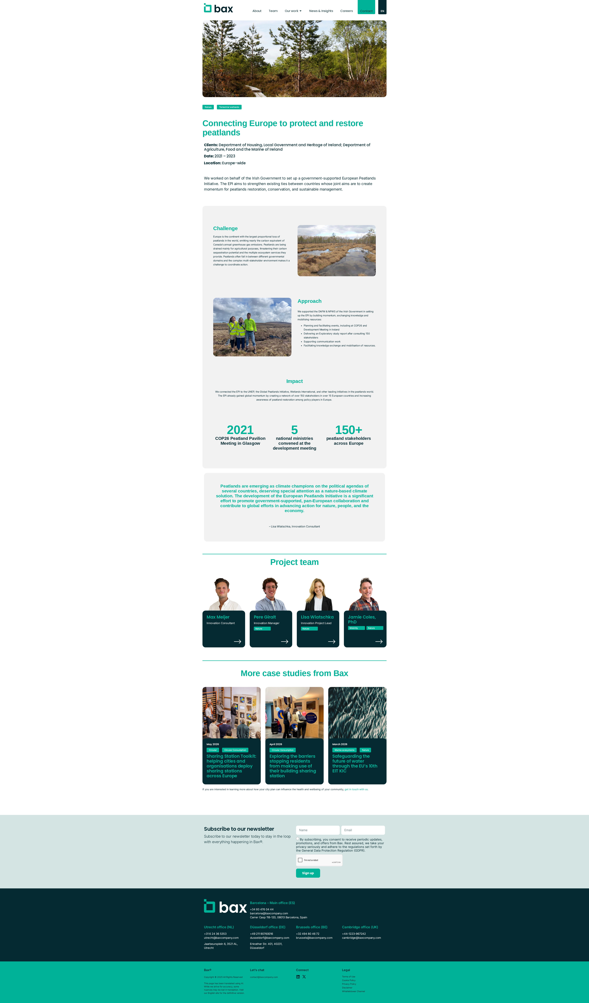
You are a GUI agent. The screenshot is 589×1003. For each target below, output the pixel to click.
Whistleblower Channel (353, 991)
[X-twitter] (304, 977)
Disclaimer (347, 987)
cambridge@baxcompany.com (361, 937)
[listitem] (225, 946)
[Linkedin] (298, 977)
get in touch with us (356, 789)
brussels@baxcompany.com (314, 937)
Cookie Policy (349, 980)
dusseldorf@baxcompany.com (269, 937)
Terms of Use (348, 976)
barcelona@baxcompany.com (269, 913)
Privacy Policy (349, 984)
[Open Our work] (300, 10)
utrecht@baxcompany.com (221, 937)
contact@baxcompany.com (264, 977)
